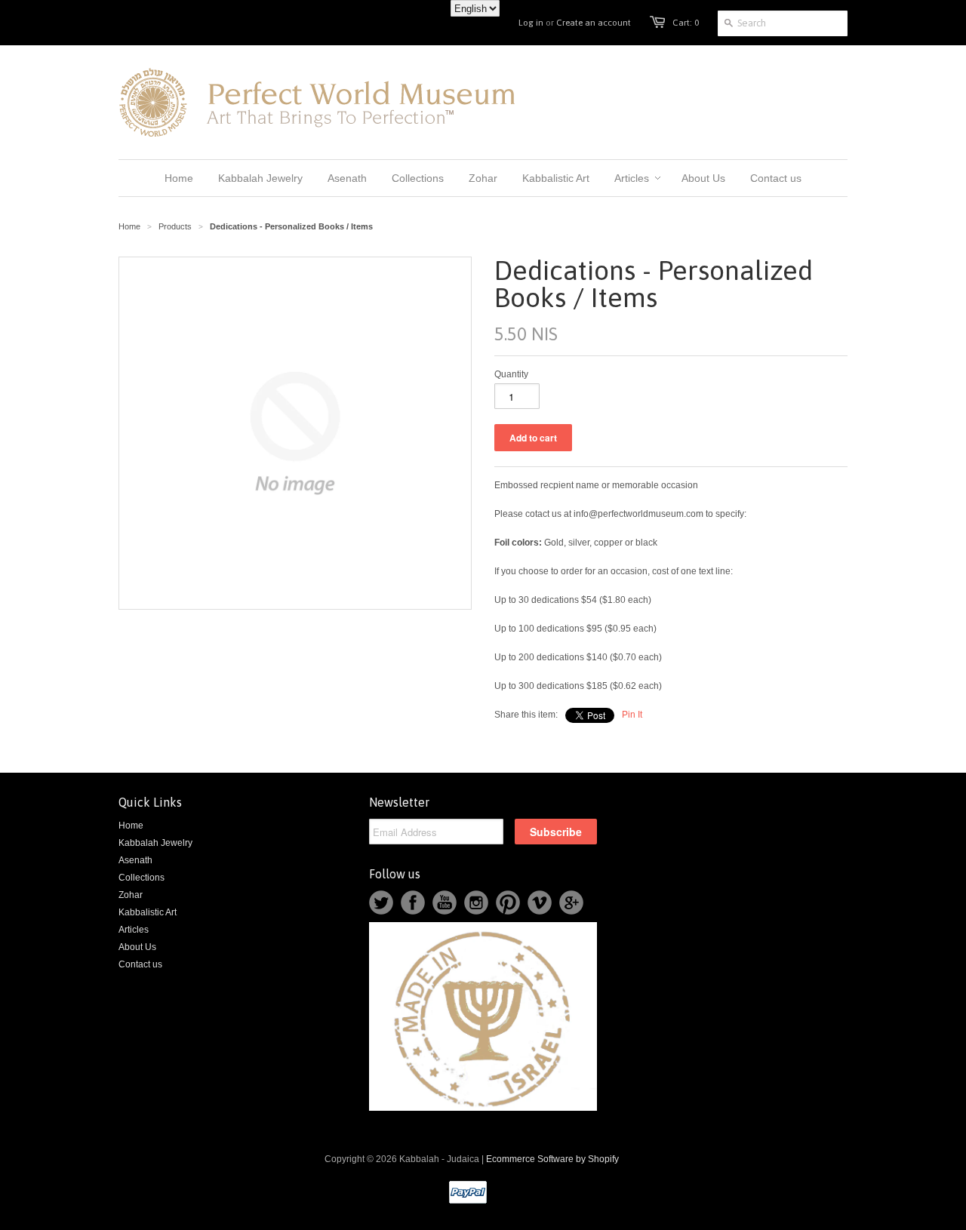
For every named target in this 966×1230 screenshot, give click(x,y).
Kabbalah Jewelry (155, 843)
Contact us (140, 964)
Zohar (130, 895)
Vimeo (540, 902)
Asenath (135, 860)
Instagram (476, 902)
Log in (530, 22)
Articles (133, 929)
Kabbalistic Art (147, 912)
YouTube (444, 902)
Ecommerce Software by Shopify (552, 1159)
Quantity (511, 374)
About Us (137, 947)
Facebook (413, 902)
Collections (141, 877)
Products (175, 226)
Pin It (632, 714)
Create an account (593, 22)
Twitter (381, 902)
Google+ (571, 902)
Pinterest (508, 902)
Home (130, 825)
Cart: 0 (685, 22)
